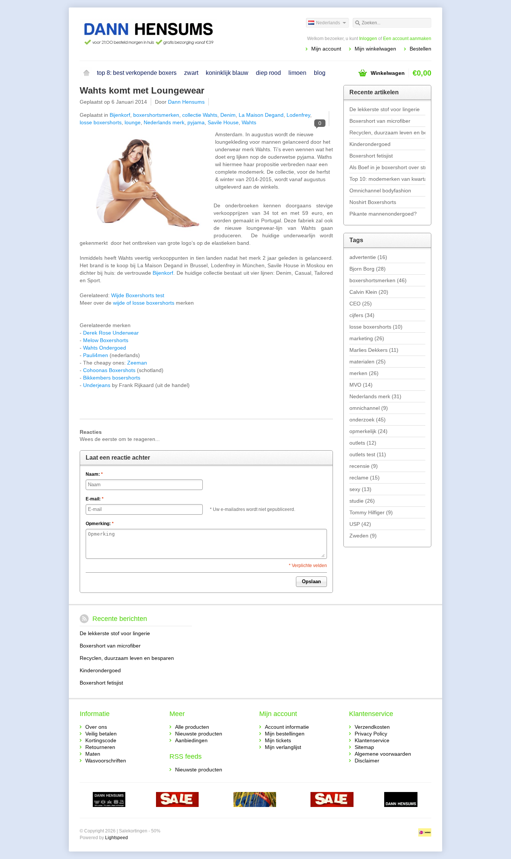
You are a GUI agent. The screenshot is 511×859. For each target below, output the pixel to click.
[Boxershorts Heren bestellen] (168, 34)
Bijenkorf (120, 115)
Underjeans (96, 385)
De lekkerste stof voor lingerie (384, 109)
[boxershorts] (401, 800)
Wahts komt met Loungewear (142, 90)
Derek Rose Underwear (111, 333)
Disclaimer (367, 761)
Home (86, 73)
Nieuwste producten (198, 734)
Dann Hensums (186, 102)
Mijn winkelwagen (375, 49)
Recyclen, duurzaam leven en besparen (387, 132)
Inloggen (368, 38)
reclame (364, 478)
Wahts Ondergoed (104, 348)
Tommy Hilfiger (371, 512)
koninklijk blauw (227, 73)
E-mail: (95, 499)
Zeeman (137, 363)
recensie (363, 466)
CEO (360, 304)
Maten (92, 754)
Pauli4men (95, 355)
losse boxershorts (101, 122)
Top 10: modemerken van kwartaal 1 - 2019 (387, 179)
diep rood (268, 73)
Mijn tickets (278, 740)
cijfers (361, 315)
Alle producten (192, 727)
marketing (366, 338)
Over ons (96, 727)
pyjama (196, 122)
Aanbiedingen (191, 740)
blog (319, 73)
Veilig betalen (101, 734)
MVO (361, 385)
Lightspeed (116, 837)
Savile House (223, 122)
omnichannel (368, 408)
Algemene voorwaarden (383, 754)
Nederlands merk (164, 122)
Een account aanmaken (407, 38)
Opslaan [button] (311, 581)
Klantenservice (372, 740)
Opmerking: (100, 523)
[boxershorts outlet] (177, 800)
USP (360, 524)
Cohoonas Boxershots (109, 370)
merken (364, 373)
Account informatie (287, 727)
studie (362, 501)
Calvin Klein (368, 292)
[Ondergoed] (255, 800)
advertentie (368, 257)
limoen (297, 73)
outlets (362, 443)
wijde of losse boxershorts (143, 303)
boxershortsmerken (156, 115)
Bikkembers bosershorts (111, 378)
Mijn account (326, 49)
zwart (191, 73)
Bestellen (420, 49)
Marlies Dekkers (373, 350)
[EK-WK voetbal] (109, 800)
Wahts (249, 122)
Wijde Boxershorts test (137, 295)
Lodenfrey (298, 115)
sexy (360, 489)
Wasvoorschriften (105, 761)
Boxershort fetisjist (371, 156)
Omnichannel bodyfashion (380, 191)
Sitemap (364, 747)
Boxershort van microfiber (379, 121)
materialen (367, 362)
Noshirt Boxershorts (372, 202)
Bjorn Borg (367, 269)
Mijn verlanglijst (283, 747)
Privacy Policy (371, 734)
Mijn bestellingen (285, 734)
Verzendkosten (372, 727)
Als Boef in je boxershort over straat (387, 167)
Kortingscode (100, 740)
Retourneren (100, 747)
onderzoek (367, 420)
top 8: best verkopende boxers (137, 73)
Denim (228, 115)
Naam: (94, 474)
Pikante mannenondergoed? (383, 214)
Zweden (363, 536)
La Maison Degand (261, 115)
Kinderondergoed (370, 144)
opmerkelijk (368, 431)
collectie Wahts (199, 115)
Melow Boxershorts (105, 340)
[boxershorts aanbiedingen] (332, 800)
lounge (133, 122)
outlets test (367, 454)
